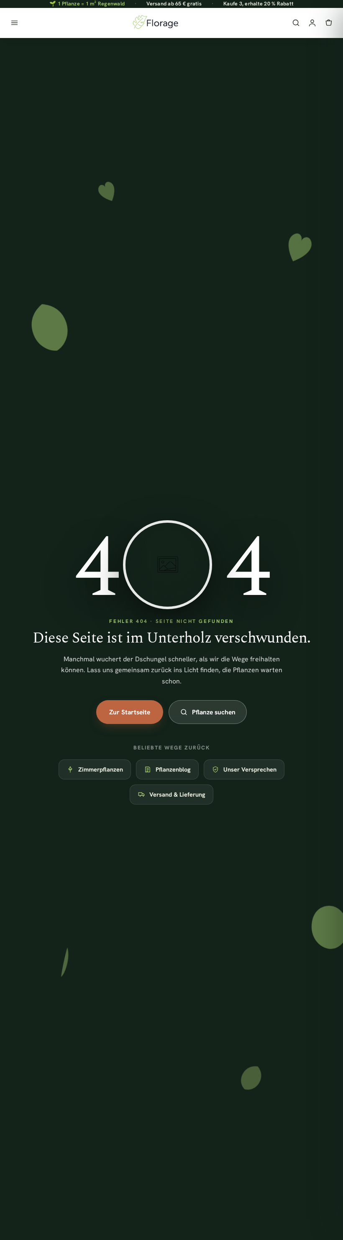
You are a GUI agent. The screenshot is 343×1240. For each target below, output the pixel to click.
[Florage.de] (155, 23)
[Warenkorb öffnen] (328, 22)
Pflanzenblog (173, 769)
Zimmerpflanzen (100, 769)
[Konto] (312, 22)
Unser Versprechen (249, 769)
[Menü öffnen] (14, 22)
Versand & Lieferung (177, 794)
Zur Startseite (129, 712)
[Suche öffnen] (296, 22)
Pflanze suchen (213, 712)
